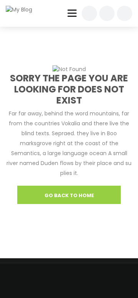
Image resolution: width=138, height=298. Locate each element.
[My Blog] (24, 9)
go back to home (69, 195)
